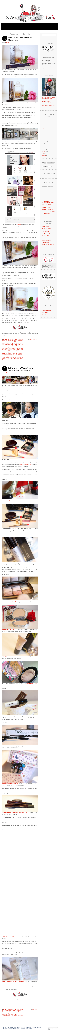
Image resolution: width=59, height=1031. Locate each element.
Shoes (34, 24)
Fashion (43, 133)
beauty (7, 340)
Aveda (16, 339)
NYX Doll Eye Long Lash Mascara (9, 936)
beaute (4, 1009)
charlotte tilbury (17, 1010)
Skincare (43, 151)
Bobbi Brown (20, 340)
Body (43, 125)
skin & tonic (12, 356)
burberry (4, 341)
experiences (44, 131)
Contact (48, 24)
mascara (15, 1015)
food (43, 135)
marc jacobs (4, 353)
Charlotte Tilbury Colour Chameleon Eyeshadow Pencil (15, 812)
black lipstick (7, 1010)
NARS (20, 353)
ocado (3, 354)
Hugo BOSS (16, 350)
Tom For (18, 357)
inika (18, 1013)
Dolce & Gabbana (18, 343)
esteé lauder (20, 344)
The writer (41, 24)
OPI (13, 354)
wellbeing (44, 155)
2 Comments (34, 1009)
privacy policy (49, 67)
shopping (7, 356)
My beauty (27, 24)
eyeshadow (17, 1011)
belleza (11, 1009)
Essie (3, 344)
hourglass (14, 1013)
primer (21, 1015)
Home (3, 24)
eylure (10, 345)
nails (14, 353)
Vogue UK (44, 314)
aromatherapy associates (8, 339)
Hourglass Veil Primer (7, 716)
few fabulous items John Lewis (25, 464)
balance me (20, 339)
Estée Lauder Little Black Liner (11, 344)
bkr (16, 340)
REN (18, 354)
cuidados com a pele (9, 343)
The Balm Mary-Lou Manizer (8, 629)
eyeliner (7, 345)
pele (16, 354)
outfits (43, 147)
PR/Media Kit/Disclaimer (8, 28)
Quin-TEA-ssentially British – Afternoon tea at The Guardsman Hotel (48, 240)
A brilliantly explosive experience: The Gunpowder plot (46, 230)
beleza (10, 340)
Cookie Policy (30, 1028)
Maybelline (10, 353)
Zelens (3, 359)
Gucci (7, 350)
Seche (3, 356)
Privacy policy (10, 24)
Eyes (22, 24)
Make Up (43, 141)
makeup (16, 352)
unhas (21, 357)
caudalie (8, 341)
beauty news (44, 122)
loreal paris (11, 352)
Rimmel (21, 354)
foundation (15, 349)
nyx (18, 1015)
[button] (11, 134)
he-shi (11, 350)
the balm (9, 357)
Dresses (43, 127)
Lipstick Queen (5, 352)
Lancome (21, 350)
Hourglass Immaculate (7, 563)
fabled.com (18, 224)
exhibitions (44, 129)
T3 (6, 357)
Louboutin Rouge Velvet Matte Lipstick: (11, 500)
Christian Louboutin (6, 1011)
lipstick (6, 1014)
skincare (17, 356)
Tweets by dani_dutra (46, 175)
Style (43, 153)
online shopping (8, 354)
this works (13, 357)
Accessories (44, 118)
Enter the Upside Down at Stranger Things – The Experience (47, 235)
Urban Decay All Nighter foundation (15, 358)
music (43, 143)
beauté (3, 340)
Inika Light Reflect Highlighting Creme (11, 656)
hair (9, 350)
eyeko (3, 345)
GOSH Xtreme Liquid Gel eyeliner (10, 783)
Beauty (7, 42)
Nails (17, 24)
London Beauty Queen (46, 310)
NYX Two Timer (5, 746)
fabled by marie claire (9, 347)
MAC (9, 1014)
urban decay (4, 358)
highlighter (9, 1013)
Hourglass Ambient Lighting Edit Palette (12, 601)
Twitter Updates (49, 173)
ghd (19, 349)
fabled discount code (15, 348)
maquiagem (20, 352)
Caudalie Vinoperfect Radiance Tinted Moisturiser (14, 981)
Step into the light (45, 226)
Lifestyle (43, 139)
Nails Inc (17, 353)
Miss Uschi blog (45, 312)
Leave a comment (33, 339)
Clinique (15, 341)
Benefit (14, 340)
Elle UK (43, 308)
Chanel (11, 341)
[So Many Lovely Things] (29, 22)
